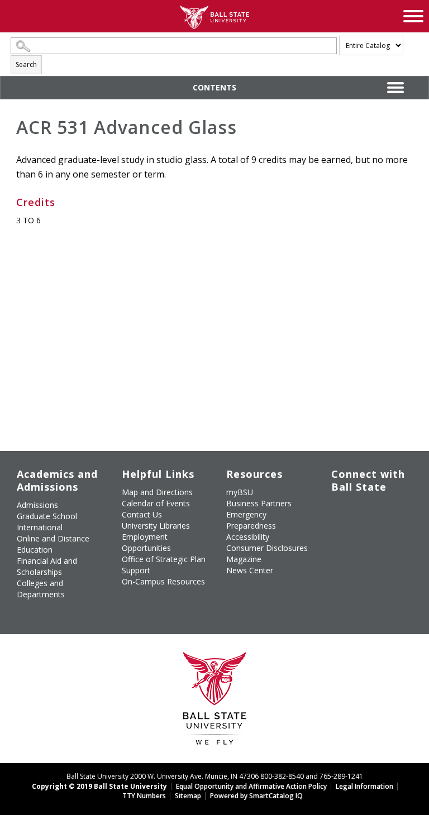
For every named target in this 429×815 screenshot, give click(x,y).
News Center (249, 570)
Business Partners (259, 503)
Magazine (243, 559)
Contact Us (142, 514)
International (40, 527)
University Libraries (156, 525)
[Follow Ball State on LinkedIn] (339, 556)
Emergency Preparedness (251, 520)
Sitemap (188, 795)
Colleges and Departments (41, 589)
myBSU (239, 492)
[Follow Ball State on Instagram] (339, 530)
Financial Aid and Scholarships (47, 566)
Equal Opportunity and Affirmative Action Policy (251, 786)
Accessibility (247, 536)
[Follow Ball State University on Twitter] (365, 510)
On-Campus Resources (163, 581)
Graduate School (47, 516)
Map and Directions (157, 492)
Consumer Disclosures (267, 548)
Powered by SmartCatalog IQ (256, 795)
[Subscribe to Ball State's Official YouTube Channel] (391, 510)
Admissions (37, 505)
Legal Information (364, 786)
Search (26, 64)
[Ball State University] (214, 701)
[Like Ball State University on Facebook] (339, 510)
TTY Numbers (144, 795)
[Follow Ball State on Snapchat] (365, 556)
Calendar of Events (156, 503)
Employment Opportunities (146, 542)
